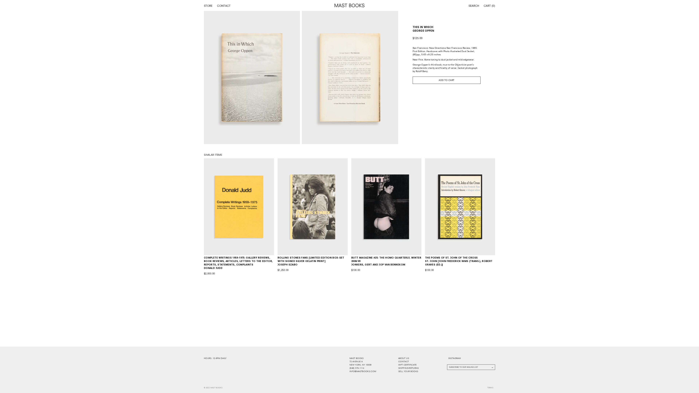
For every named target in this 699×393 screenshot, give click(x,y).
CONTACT (224, 5)
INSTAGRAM (454, 358)
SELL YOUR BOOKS (408, 371)
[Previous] (211, 206)
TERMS (490, 388)
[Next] (267, 206)
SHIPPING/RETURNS (408, 368)
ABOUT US (403, 358)
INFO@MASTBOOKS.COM (363, 371)
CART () (489, 5)
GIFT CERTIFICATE (407, 365)
